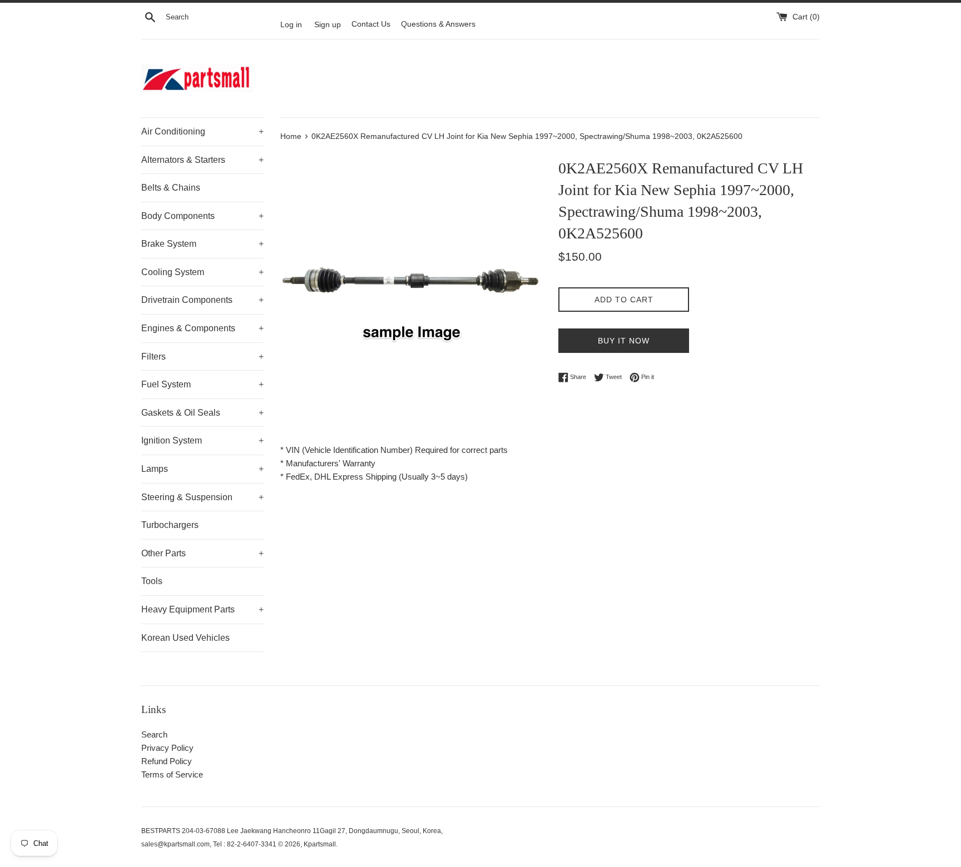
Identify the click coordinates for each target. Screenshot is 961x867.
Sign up (327, 24)
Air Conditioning (202, 131)
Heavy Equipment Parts (202, 609)
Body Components (202, 216)
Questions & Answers (438, 24)
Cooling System (202, 272)
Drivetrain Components (202, 300)
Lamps (202, 469)
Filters (202, 356)
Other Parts (202, 553)
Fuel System (202, 384)
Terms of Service (172, 774)
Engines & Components (202, 328)
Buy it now (624, 340)
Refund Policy (166, 761)
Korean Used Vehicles (185, 637)
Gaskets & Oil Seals (202, 412)
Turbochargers (170, 525)
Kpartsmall (320, 844)
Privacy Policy (167, 748)
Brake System (202, 243)
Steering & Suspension (202, 497)
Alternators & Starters (202, 160)
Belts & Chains (170, 187)
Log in (291, 24)
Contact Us (370, 24)
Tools (151, 581)
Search (154, 734)
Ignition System (202, 440)
